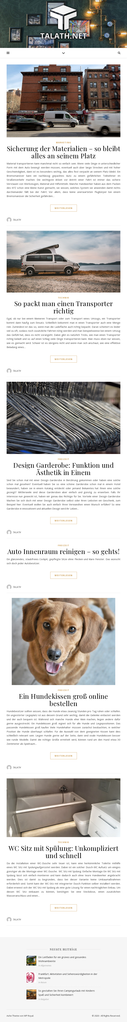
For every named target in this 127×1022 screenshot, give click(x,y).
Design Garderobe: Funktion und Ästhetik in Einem (63, 469)
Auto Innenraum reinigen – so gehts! (63, 551)
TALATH (17, 219)
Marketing (63, 142)
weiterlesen (64, 208)
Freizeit (63, 459)
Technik (63, 297)
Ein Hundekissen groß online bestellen (63, 700)
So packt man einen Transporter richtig (63, 307)
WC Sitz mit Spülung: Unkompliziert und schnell (63, 852)
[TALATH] (63, 21)
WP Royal (28, 1015)
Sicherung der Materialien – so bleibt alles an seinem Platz (63, 152)
